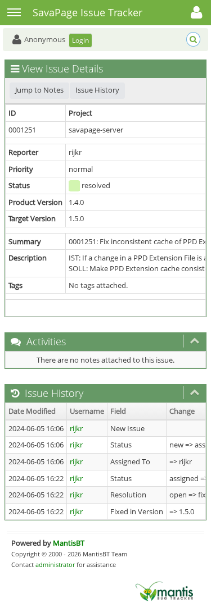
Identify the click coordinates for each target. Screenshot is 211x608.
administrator (55, 564)
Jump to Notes (39, 90)
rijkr (76, 428)
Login (80, 40)
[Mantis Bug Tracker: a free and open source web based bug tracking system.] (164, 591)
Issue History (97, 90)
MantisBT (68, 543)
